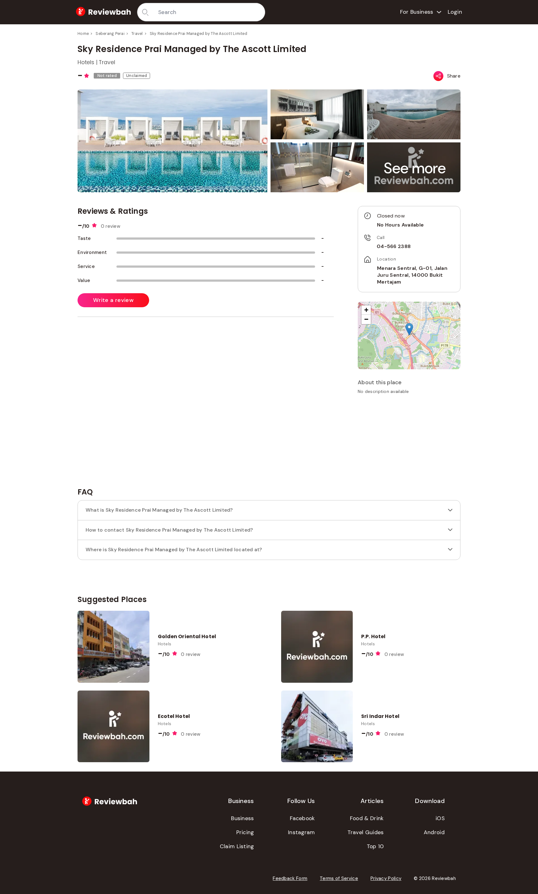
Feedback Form (290, 878)
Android (434, 832)
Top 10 (375, 846)
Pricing (245, 832)
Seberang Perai (110, 33)
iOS (440, 818)
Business (242, 818)
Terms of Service (339, 878)
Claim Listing (237, 846)
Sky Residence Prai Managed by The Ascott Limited (198, 33)
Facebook (302, 818)
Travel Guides (365, 832)
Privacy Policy (385, 878)
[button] (415, 168)
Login (455, 12)
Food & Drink (367, 818)
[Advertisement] (409, 443)
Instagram (301, 832)
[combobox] (209, 12)
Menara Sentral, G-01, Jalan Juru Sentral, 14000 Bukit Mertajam (412, 275)
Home (83, 33)
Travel (137, 33)
